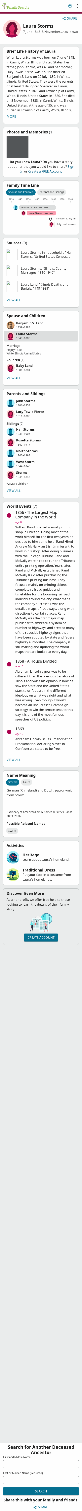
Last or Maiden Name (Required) (23, 1473)
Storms (12, 782)
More (11, 116)
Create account (41, 937)
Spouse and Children (20, 192)
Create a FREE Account (45, 171)
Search (41, 1491)
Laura (26, 782)
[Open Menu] (77, 6)
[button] (41, 255)
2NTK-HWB (71, 32)
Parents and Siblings (51, 192)
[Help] (70, 6)
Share (72, 18)
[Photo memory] (17, 147)
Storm (12, 830)
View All (13, 300)
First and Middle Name (17, 1457)
